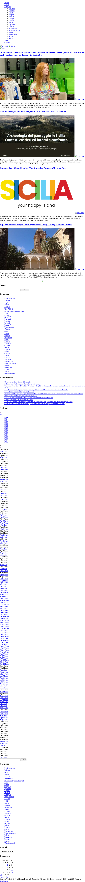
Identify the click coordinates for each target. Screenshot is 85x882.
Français (7, 336)
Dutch (11, 13)
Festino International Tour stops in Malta (18, 400)
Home (6, 3)
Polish (11, 32)
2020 (6, 428)
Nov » (8, 877)
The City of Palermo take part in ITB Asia (19, 392)
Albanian (12, 9)
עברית (6, 315)
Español (7, 321)
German (11, 21)
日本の (7, 329)
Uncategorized (9, 373)
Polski (6, 305)
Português (7, 325)
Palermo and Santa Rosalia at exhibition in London (22, 384)
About (6, 5)
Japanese (12, 24)
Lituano (11, 26)
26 (1, 875)
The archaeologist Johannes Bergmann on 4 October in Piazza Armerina (33, 111)
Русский (7, 319)
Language (7, 7)
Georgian (12, 19)
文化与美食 (8, 309)
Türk (6, 313)
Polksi (6, 334)
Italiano (7, 300)
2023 (6, 422)
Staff (6, 40)
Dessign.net (4, 881)
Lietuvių (7, 342)
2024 (6, 420)
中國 (6, 331)
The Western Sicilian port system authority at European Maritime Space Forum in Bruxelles (36, 390)
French (11, 17)
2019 (6, 430)
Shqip (6, 340)
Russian (11, 36)
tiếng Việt (7, 317)
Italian (11, 22)
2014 (6, 440)
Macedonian (13, 28)
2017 (6, 434)
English (11, 15)
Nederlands (8, 338)
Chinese (11, 11)
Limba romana (9, 298)
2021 (6, 426)
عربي (6, 303)
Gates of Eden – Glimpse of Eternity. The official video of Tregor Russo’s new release (34, 404)
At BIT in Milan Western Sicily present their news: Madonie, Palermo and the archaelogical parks (38, 402)
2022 (2, 414)
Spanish (11, 38)
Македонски (9, 327)
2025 (6, 418)
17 (12, 870)
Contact (7, 42)
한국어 (7, 307)
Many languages (14, 30)
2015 (6, 438)
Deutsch (7, 323)
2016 (6, 436)
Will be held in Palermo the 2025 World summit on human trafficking (28, 398)
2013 (6, 442)
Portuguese (13, 34)
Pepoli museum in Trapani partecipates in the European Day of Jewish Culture (36, 225)
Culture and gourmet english (14, 311)
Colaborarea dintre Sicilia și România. (17, 382)
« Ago (2, 877)
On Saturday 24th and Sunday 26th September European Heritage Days (33, 168)
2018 (6, 432)
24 (12, 872)
